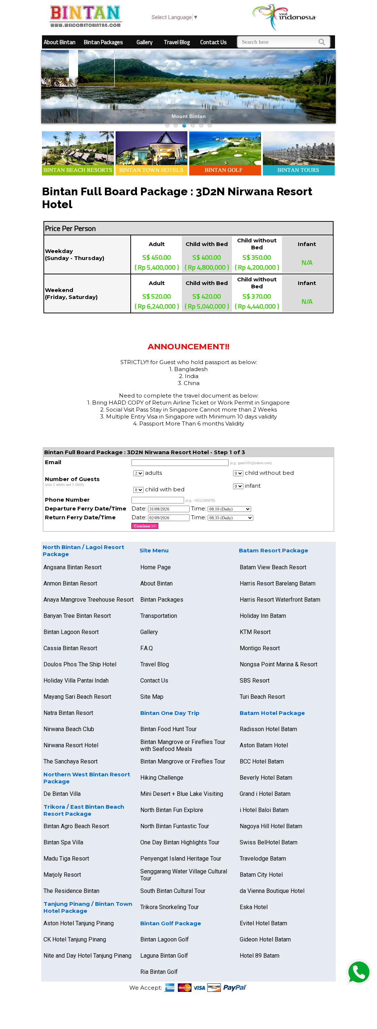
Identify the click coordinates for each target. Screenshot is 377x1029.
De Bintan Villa (62, 793)
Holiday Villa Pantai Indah (76, 680)
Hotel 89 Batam (259, 955)
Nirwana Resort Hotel (70, 745)
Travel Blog (177, 42)
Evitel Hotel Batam (263, 923)
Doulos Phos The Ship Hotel (79, 664)
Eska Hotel (254, 907)
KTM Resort (255, 632)
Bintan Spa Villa (63, 842)
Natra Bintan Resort (68, 712)
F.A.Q (146, 648)
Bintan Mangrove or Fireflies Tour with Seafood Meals (182, 745)
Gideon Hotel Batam (265, 939)
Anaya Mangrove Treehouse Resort (88, 599)
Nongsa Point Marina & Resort (278, 664)
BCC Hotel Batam (262, 761)
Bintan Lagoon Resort (71, 632)
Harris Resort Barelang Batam (278, 583)
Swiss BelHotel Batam (268, 842)
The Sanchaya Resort (70, 761)
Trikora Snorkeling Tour (169, 907)
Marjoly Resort (62, 874)
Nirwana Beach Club (68, 729)
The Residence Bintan (71, 890)
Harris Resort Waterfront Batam (280, 599)
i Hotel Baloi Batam (264, 810)
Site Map (151, 696)
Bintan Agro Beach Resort (76, 826)
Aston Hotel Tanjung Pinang (78, 923)
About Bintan (59, 42)
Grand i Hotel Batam (265, 793)
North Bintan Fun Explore (171, 810)
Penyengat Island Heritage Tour (180, 858)
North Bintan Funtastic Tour (174, 826)
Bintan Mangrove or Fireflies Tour (182, 761)
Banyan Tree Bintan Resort (77, 615)
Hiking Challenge (161, 777)
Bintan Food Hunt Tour (168, 729)
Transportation (158, 615)
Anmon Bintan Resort (70, 583)
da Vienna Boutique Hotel (272, 890)
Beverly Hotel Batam (266, 777)
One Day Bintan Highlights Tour (179, 842)
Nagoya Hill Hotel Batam (271, 826)
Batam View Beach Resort (273, 567)
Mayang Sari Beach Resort (77, 696)
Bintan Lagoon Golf (164, 939)
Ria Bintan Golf (159, 971)
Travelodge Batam (263, 858)
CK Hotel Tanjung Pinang (74, 939)
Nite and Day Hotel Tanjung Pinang (87, 955)
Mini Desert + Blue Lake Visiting (181, 793)
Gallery (144, 42)
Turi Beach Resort (262, 696)
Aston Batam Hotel (264, 745)
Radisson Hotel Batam (268, 729)
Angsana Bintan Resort (72, 567)
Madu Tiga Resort (66, 858)
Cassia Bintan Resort (70, 648)
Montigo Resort (260, 648)
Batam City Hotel (261, 874)
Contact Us (213, 42)
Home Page (155, 567)
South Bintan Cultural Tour (172, 890)
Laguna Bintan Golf (164, 955)
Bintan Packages (103, 42)
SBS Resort (254, 680)
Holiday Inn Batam (263, 615)
